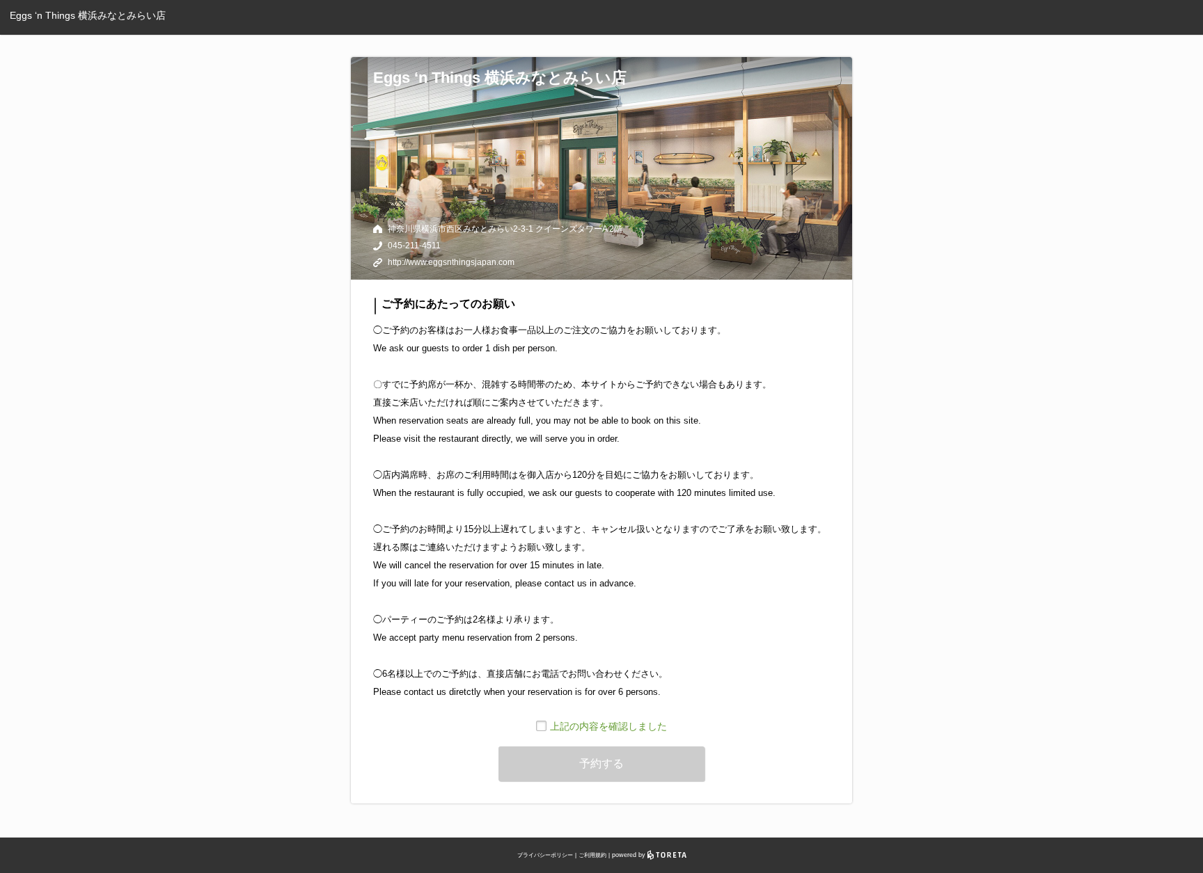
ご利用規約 (592, 855)
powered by (629, 854)
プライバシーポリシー (545, 855)
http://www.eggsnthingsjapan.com (451, 262)
